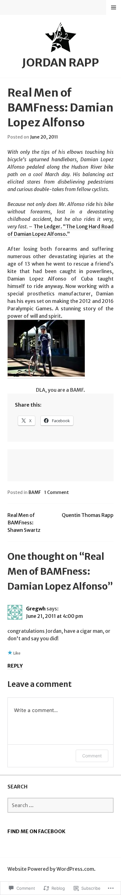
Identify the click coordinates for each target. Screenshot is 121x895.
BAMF (35, 492)
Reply (15, 666)
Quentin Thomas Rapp (88, 515)
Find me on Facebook (36, 831)
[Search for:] (60, 805)
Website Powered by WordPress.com (50, 869)
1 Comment (56, 492)
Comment (92, 755)
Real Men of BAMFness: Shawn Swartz (23, 522)
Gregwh (36, 608)
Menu (113, 7)
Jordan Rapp (60, 63)
